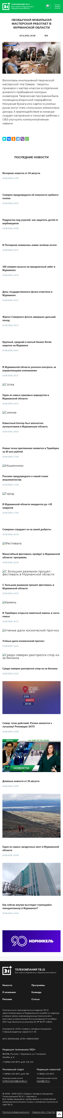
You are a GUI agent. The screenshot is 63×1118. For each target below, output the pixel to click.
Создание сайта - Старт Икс (43, 1112)
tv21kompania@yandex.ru (14, 1081)
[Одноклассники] (13, 139)
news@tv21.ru (43, 1081)
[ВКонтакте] (9, 139)
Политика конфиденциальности (16, 1112)
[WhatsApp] (27, 139)
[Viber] (22, 139)
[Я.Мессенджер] (4, 139)
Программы (38, 985)
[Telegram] (18, 139)
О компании (9, 992)
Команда (36, 992)
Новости (7, 985)
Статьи (36, 999)
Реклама (7, 999)
